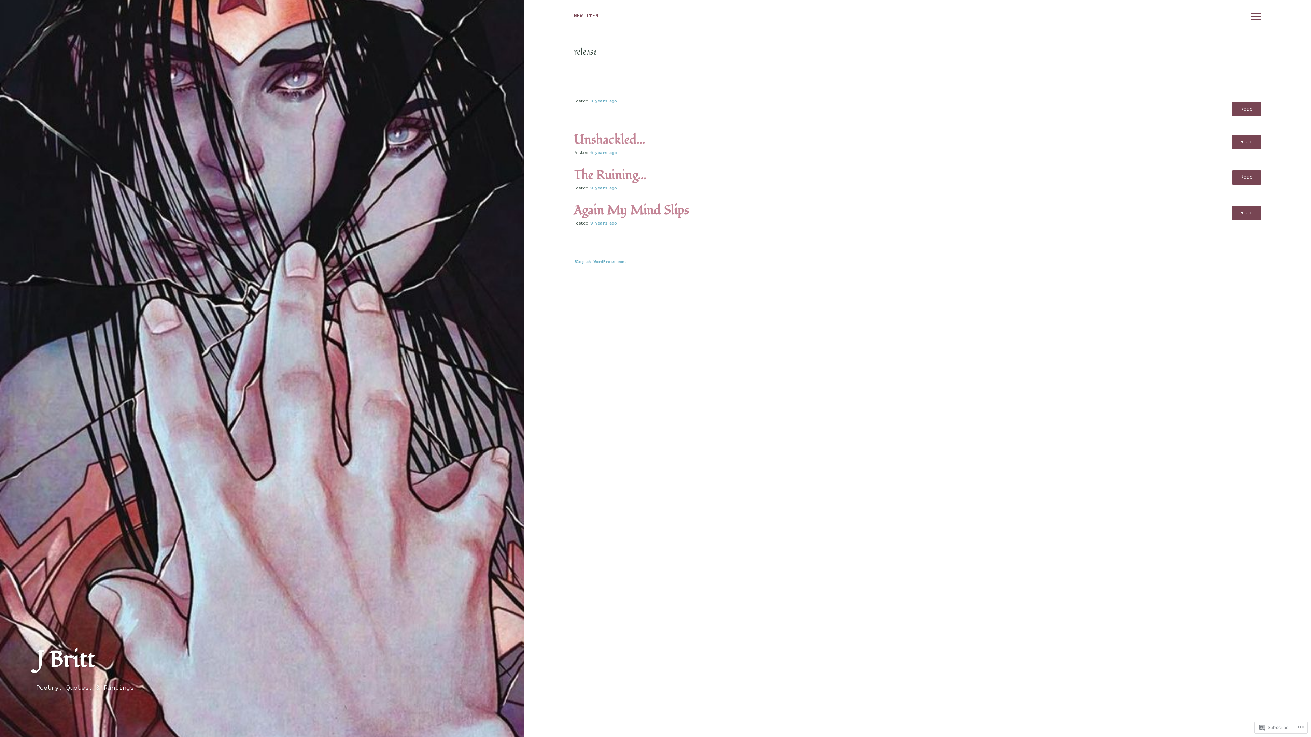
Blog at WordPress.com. (601, 261)
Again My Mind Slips (631, 210)
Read (1247, 109)
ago (604, 101)
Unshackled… (609, 139)
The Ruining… (610, 175)
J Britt (66, 659)
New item (586, 15)
